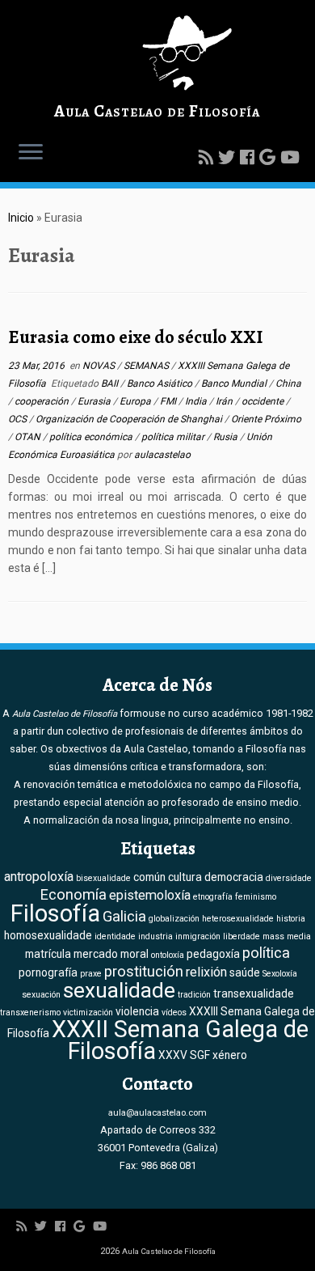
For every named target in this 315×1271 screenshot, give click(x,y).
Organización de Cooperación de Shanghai (130, 419)
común (149, 877)
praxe (91, 973)
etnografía (213, 897)
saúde (244, 972)
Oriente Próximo (266, 419)
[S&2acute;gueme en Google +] (269, 157)
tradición (194, 994)
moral (134, 953)
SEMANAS (147, 365)
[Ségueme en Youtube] (292, 157)
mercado (96, 953)
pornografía (48, 972)
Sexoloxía (279, 973)
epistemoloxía (150, 895)
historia (290, 918)
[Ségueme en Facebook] (249, 157)
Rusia (226, 437)
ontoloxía (167, 955)
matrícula (48, 953)
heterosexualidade (238, 918)
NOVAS (99, 365)
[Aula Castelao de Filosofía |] (157, 53)
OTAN (29, 437)
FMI (169, 401)
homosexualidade (48, 935)
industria (155, 936)
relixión (206, 972)
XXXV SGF (184, 1055)
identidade (115, 936)
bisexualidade (103, 878)
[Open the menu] (31, 153)
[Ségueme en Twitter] (229, 157)
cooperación (43, 401)
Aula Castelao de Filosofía (157, 111)
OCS (18, 419)
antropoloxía (39, 876)
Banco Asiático (161, 383)
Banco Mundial (235, 383)
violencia (137, 1011)
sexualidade (119, 990)
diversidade (289, 878)
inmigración (197, 936)
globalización (174, 918)
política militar (174, 437)
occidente (264, 401)
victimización (88, 1012)
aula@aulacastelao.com (157, 1112)
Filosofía (55, 913)
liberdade (241, 936)
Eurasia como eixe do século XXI (135, 337)
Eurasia (95, 401)
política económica (92, 437)
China (288, 383)
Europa (136, 401)
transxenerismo (30, 1012)
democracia (233, 877)
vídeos (174, 1012)
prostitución (143, 972)
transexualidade (253, 993)
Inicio (21, 217)
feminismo (255, 897)
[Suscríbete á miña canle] (208, 157)
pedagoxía (213, 953)
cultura (185, 877)
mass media (286, 936)
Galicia (124, 917)
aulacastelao (162, 454)
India (197, 401)
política (266, 953)
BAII (110, 383)
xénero (229, 1055)
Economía (73, 895)
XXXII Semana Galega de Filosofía (180, 1040)
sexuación (41, 994)
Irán (225, 401)
